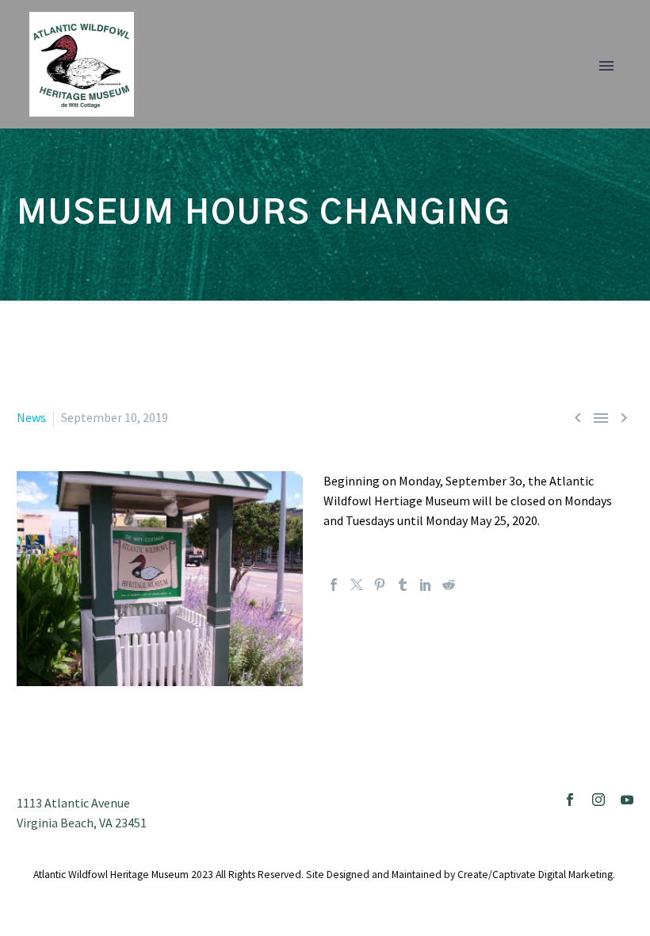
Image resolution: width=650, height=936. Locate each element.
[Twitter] (356, 584)
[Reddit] (448, 584)
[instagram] (598, 799)
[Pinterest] (379, 584)
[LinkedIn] (425, 584)
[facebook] (570, 799)
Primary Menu (606, 66)
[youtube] (627, 799)
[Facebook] (333, 584)
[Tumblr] (402, 584)
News (31, 417)
